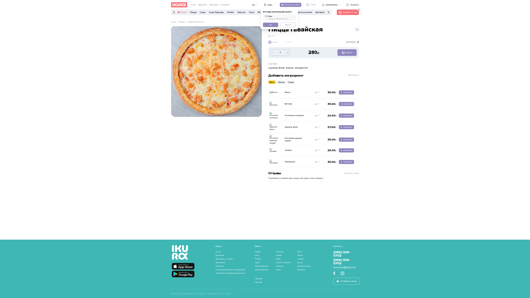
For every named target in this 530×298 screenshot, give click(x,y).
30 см (275, 42)
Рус (253, 5)
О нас (193, 5)
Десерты (320, 12)
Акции (183, 12)
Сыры (291, 82)
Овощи (281, 82)
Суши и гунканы (283, 263)
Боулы (300, 263)
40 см (289, 42)
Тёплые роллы (261, 266)
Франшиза (213, 5)
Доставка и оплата (224, 259)
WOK (260, 12)
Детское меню (304, 12)
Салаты (300, 259)
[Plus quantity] (273, 52)
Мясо (272, 82)
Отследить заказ (292, 5)
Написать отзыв (351, 173)
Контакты (225, 5)
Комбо (230, 12)
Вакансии (202, 5)
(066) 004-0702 (341, 261)
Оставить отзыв (348, 281)
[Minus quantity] (287, 52)
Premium (279, 252)
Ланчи (300, 255)
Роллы (258, 259)
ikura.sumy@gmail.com (344, 267)
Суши (203, 12)
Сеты (257, 255)
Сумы (173, 22)
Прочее (258, 282)
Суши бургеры (216, 12)
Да (270, 25)
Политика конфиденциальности (230, 273)
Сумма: (348, 12)
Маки (278, 259)
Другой (288, 25)
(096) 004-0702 (341, 254)
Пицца (193, 12)
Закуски (241, 12)
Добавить (347, 92)
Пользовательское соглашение (230, 270)
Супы (251, 12)
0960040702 (331, 5)
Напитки (258, 279)
